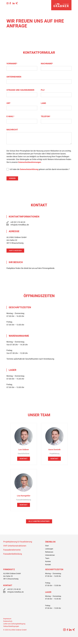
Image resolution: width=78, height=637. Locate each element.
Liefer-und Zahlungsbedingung (14, 624)
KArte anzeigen (15, 250)
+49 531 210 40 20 (17, 222)
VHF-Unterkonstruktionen (14, 546)
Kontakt (48, 565)
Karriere (48, 561)
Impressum (7, 619)
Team (47, 558)
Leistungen (49, 549)
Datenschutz (7, 621)
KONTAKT (24, 459)
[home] (61, 5)
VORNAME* (11, 64)
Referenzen (49, 552)
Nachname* (47, 64)
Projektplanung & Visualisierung (17, 541)
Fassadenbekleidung (12, 554)
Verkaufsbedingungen (11, 626)
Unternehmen (13, 77)
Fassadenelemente (12, 550)
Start (47, 546)
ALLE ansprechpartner (39, 521)
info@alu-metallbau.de (20, 225)
